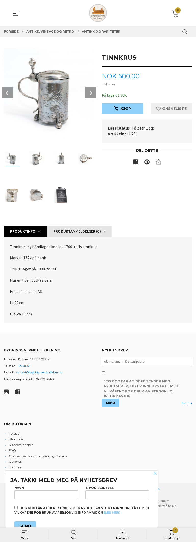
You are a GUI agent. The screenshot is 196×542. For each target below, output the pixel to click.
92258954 (24, 366)
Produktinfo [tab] (22, 231)
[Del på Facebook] (135, 163)
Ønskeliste (174, 108)
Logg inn (15, 467)
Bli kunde (16, 439)
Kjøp (126, 108)
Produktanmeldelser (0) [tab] (77, 231)
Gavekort (16, 461)
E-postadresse (99, 488)
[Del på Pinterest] (147, 163)
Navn (19, 488)
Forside (14, 433)
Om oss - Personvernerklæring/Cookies (38, 456)
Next (90, 92)
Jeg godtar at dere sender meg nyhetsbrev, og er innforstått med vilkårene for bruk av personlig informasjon (141, 388)
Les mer (187, 403)
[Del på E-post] (158, 163)
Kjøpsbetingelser (21, 445)
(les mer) (112, 512)
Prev (7, 92)
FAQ (12, 450)
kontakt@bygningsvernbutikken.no (39, 372)
